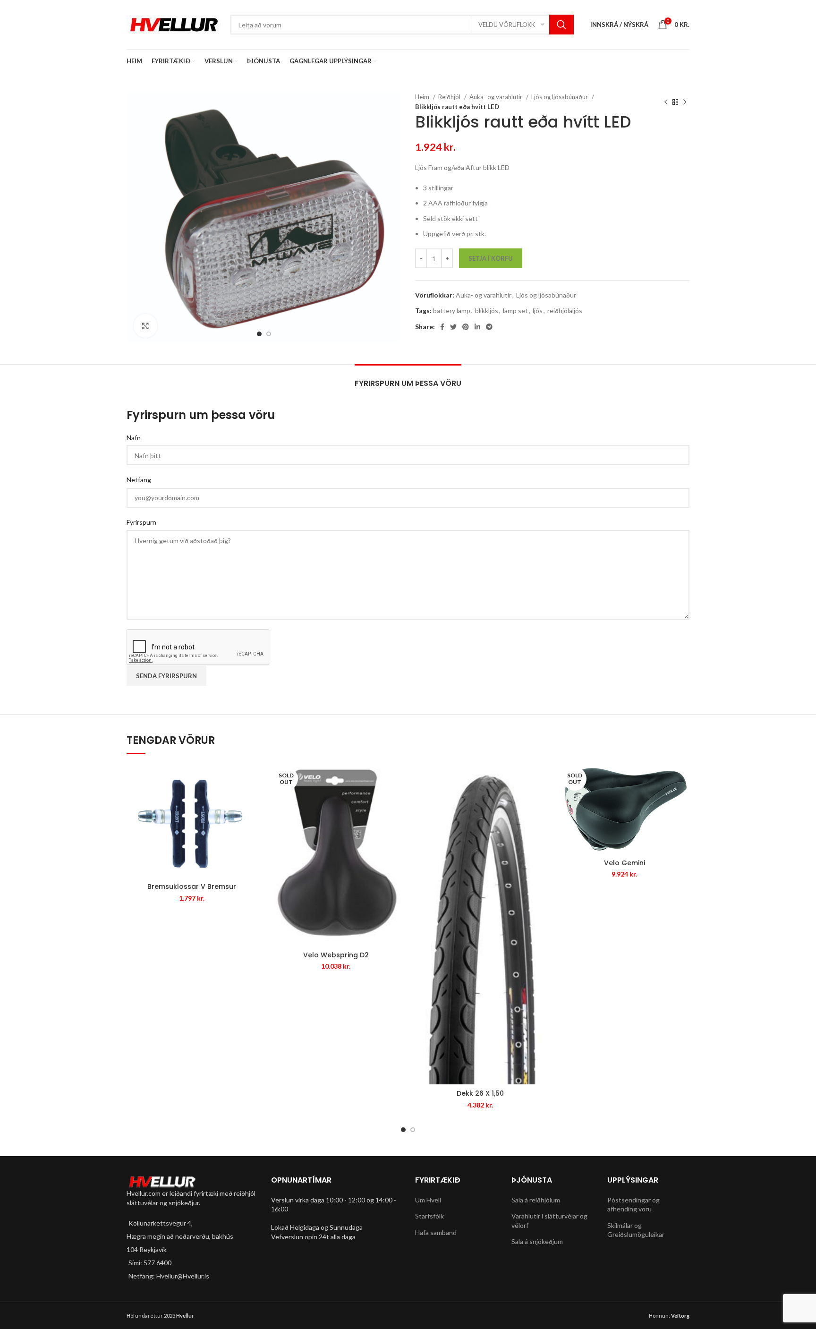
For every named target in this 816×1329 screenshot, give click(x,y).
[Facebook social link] (442, 327)
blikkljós (486, 311)
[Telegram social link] (489, 327)
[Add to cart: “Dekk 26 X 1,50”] (538, 779)
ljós (538, 311)
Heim (423, 97)
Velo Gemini (624, 863)
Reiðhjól (450, 97)
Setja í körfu (490, 258)
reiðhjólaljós (564, 311)
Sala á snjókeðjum (537, 1241)
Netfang (139, 480)
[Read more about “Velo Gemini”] (682, 779)
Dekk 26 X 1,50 (480, 1093)
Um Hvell (428, 1200)
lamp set (515, 311)
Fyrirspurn (141, 522)
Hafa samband (436, 1232)
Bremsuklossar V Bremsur (191, 886)
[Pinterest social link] (465, 327)
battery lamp (451, 311)
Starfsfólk (429, 1216)
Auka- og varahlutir (496, 97)
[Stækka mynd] (145, 326)
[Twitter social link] (453, 327)
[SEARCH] (561, 24)
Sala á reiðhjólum (535, 1200)
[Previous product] (666, 102)
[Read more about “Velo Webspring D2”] (394, 779)
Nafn (134, 438)
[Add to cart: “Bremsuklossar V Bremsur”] (250, 779)
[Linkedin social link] (477, 327)
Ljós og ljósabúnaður (560, 97)
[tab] (408, 378)
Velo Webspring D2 (336, 955)
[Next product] (684, 102)
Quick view (250, 800)
